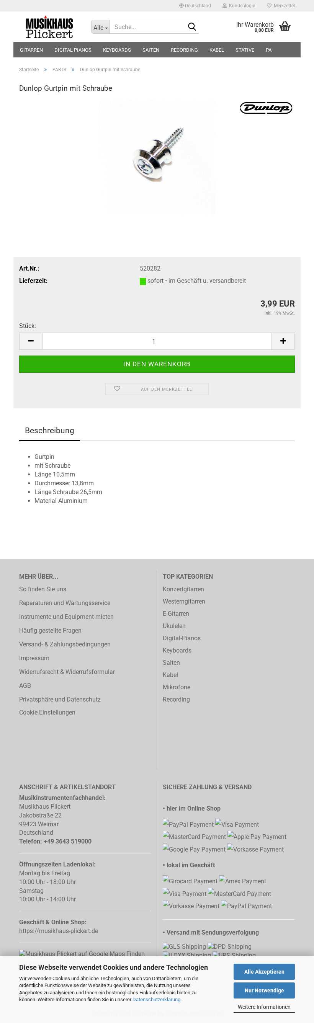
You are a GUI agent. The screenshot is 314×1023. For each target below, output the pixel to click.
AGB (25, 685)
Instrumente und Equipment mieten (66, 616)
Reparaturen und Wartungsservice (64, 603)
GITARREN (31, 50)
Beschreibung (49, 430)
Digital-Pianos (182, 638)
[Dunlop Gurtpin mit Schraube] (157, 157)
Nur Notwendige (264, 990)
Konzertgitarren (183, 589)
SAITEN (150, 50)
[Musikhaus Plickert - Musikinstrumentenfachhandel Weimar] (49, 26)
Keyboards (177, 650)
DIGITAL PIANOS (73, 50)
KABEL (216, 50)
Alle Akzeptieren (264, 972)
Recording (176, 699)
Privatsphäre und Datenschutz (60, 699)
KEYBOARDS (117, 50)
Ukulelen (174, 626)
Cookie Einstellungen (47, 712)
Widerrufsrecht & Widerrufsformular (67, 671)
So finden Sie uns (42, 589)
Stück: (27, 326)
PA (268, 50)
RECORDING (184, 50)
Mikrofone (176, 687)
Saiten (171, 662)
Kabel (170, 675)
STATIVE (245, 50)
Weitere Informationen (264, 1007)
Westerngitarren (184, 601)
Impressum (34, 658)
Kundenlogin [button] (241, 5)
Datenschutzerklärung (156, 999)
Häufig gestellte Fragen (50, 630)
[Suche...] (192, 27)
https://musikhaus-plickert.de (58, 931)
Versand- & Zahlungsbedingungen (65, 644)
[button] (195, 5)
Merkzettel (283, 5)
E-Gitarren (176, 613)
